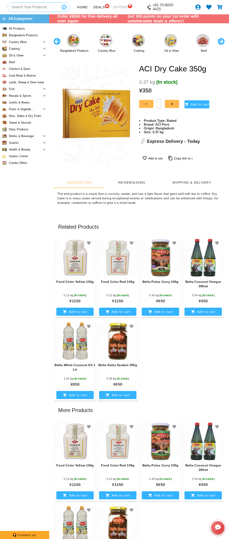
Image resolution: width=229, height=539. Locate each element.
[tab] (79, 182)
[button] (89, 243)
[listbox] (24, 95)
